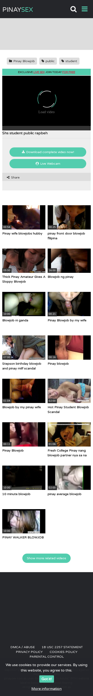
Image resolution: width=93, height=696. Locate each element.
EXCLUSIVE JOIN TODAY (46, 72)
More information (46, 688)
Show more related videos (46, 558)
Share (15, 177)
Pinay (17, 10)
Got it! (47, 679)
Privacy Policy (29, 652)
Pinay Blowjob (23, 61)
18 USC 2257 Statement (62, 647)
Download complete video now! (49, 152)
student (71, 61)
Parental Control (47, 657)
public (50, 61)
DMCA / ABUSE (22, 647)
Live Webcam (49, 164)
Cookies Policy (63, 652)
